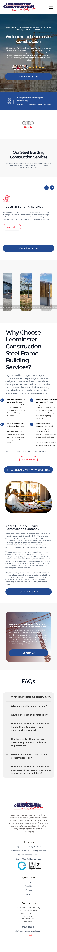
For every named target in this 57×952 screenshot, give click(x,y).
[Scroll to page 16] (31, 307)
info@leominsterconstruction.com (28, 931)
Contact (28, 890)
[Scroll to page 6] (3, 307)
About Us (28, 886)
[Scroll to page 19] (39, 307)
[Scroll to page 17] (34, 307)
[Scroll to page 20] (42, 307)
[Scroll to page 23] (50, 307)
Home (28, 881)
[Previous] (46, 187)
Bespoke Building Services (28, 854)
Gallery (28, 894)
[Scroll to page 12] (20, 307)
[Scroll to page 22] (47, 307)
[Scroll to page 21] (45, 307)
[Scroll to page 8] (9, 307)
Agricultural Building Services (28, 846)
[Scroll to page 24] (53, 307)
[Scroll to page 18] (36, 307)
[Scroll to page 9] (12, 307)
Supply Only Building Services (28, 858)
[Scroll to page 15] (28, 307)
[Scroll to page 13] (23, 307)
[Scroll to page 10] (14, 307)
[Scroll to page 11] (17, 307)
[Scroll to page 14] (25, 307)
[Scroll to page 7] (6, 307)
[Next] (52, 187)
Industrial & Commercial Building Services (28, 850)
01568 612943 (28, 927)
